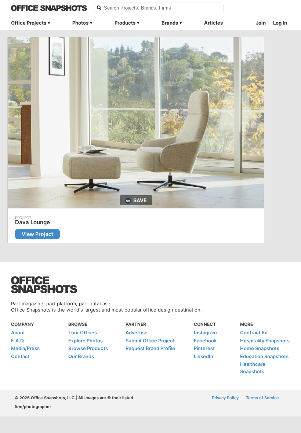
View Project (37, 234)
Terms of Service (262, 397)
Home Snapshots (259, 348)
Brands (170, 23)
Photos (80, 23)
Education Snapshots (264, 356)
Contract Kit (254, 332)
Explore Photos (85, 340)
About (18, 332)
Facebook (205, 340)
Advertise (137, 332)
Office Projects (28, 23)
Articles (213, 23)
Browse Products (88, 348)
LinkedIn (203, 356)
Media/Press (25, 348)
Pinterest (204, 348)
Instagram (205, 332)
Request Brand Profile (150, 348)
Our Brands (81, 356)
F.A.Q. (18, 340)
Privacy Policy (225, 397)
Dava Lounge (32, 222)
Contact (20, 356)
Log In (280, 23)
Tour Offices (82, 332)
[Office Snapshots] (49, 8)
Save (140, 200)
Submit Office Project (150, 340)
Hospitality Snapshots (265, 340)
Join (261, 23)
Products (125, 23)
